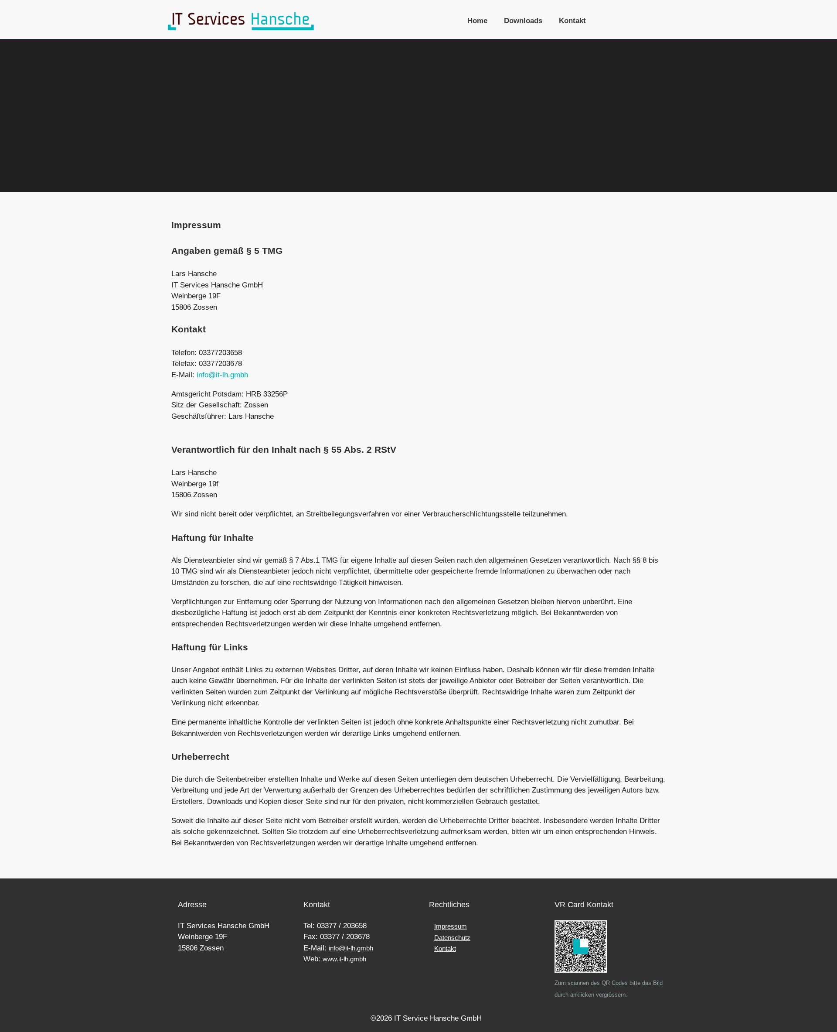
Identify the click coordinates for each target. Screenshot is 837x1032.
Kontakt (572, 20)
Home (477, 20)
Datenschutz (452, 937)
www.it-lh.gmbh (344, 959)
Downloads (523, 20)
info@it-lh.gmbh (222, 375)
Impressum (450, 926)
